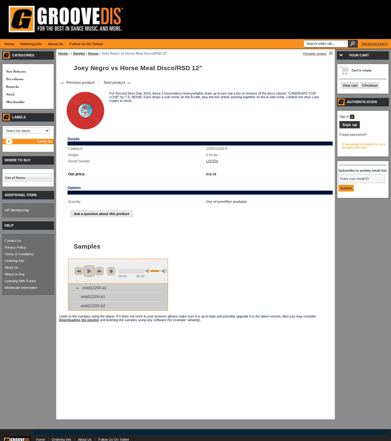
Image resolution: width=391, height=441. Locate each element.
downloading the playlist (79, 320)
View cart (350, 85)
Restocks (12, 86)
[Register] (349, 127)
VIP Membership (17, 210)
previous (79, 271)
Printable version (315, 53)
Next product (117, 83)
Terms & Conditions (19, 254)
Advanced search (375, 43)
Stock (10, 94)
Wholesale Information (21, 287)
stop (111, 271)
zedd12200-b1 (93, 297)
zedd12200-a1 (94, 288)
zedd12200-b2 (93, 306)
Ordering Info (14, 261)
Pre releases (15, 79)
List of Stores (15, 177)
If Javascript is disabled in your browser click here (363, 145)
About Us (11, 267)
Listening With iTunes (20, 281)
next (99, 271)
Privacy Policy (15, 247)
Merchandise (15, 102)
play (89, 271)
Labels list (45, 141)
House (93, 53)
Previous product (77, 83)
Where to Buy (15, 274)
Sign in (344, 116)
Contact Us (13, 240)
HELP (9, 225)
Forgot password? (353, 134)
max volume (164, 271)
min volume (148, 271)
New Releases (16, 71)
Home (63, 53)
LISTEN (212, 161)
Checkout (370, 85)
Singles (79, 53)
